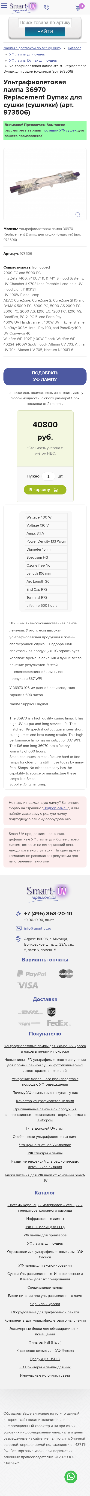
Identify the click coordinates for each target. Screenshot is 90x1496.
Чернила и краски (45, 1304)
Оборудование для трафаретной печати (45, 1312)
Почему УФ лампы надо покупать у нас (45, 1092)
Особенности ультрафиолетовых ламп (45, 1136)
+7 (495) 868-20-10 (48, 913)
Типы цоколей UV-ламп (45, 1128)
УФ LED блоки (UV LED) (45, 1227)
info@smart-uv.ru (37, 928)
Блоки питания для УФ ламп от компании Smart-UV (45, 1178)
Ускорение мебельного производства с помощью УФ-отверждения (45, 1082)
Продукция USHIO (45, 1359)
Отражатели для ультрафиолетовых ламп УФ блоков (45, 1254)
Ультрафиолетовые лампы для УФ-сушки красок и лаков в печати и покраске (45, 1049)
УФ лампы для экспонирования (45, 1265)
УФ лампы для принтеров (45, 1235)
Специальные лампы (45, 1287)
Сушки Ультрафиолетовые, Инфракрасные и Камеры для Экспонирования (45, 1276)
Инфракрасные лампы (45, 1218)
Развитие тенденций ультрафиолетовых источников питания (45, 1164)
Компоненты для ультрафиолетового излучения (45, 1320)
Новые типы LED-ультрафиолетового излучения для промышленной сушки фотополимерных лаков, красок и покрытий (45, 1065)
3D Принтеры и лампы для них (45, 1367)
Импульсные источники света (45, 1375)
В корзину (39, 489)
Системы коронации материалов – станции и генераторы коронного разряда (45, 1208)
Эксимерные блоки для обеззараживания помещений (45, 1331)
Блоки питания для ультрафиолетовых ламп (45, 1295)
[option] (44, 184)
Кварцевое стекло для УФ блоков (45, 1350)
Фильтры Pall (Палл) (45, 1342)
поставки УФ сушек (59, 130)
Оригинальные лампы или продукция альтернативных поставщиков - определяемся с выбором (45, 1115)
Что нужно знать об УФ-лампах (45, 1145)
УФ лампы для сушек (45, 1243)
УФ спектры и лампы (45, 1153)
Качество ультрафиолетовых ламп (45, 1101)
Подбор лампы (55, 808)
